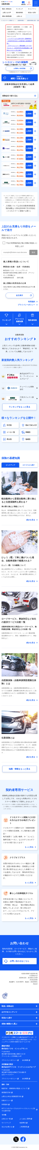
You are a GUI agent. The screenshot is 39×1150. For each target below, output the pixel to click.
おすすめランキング (19, 339)
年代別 (9, 425)
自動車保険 (6, 4)
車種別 (27, 432)
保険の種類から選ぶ (9, 1024)
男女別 (9, 439)
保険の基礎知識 (7, 16)
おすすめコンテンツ (9, 1012)
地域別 (27, 439)
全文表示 (19, 295)
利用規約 (31, 302)
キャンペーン (32, 9)
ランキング (19, 9)
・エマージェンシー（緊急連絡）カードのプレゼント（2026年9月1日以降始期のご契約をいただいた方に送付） (19, 48)
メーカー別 (11, 432)
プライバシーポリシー (26, 305)
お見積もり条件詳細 (19, 68)
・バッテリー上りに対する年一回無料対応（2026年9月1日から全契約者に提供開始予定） (19, 41)
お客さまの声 (7, 12)
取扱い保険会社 (7, 9)
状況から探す (32, 12)
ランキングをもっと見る (19, 407)
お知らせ (19, 16)
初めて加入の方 (31, 425)
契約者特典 (19, 12)
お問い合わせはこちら (19, 961)
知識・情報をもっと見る (19, 769)
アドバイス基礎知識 (19, 320)
